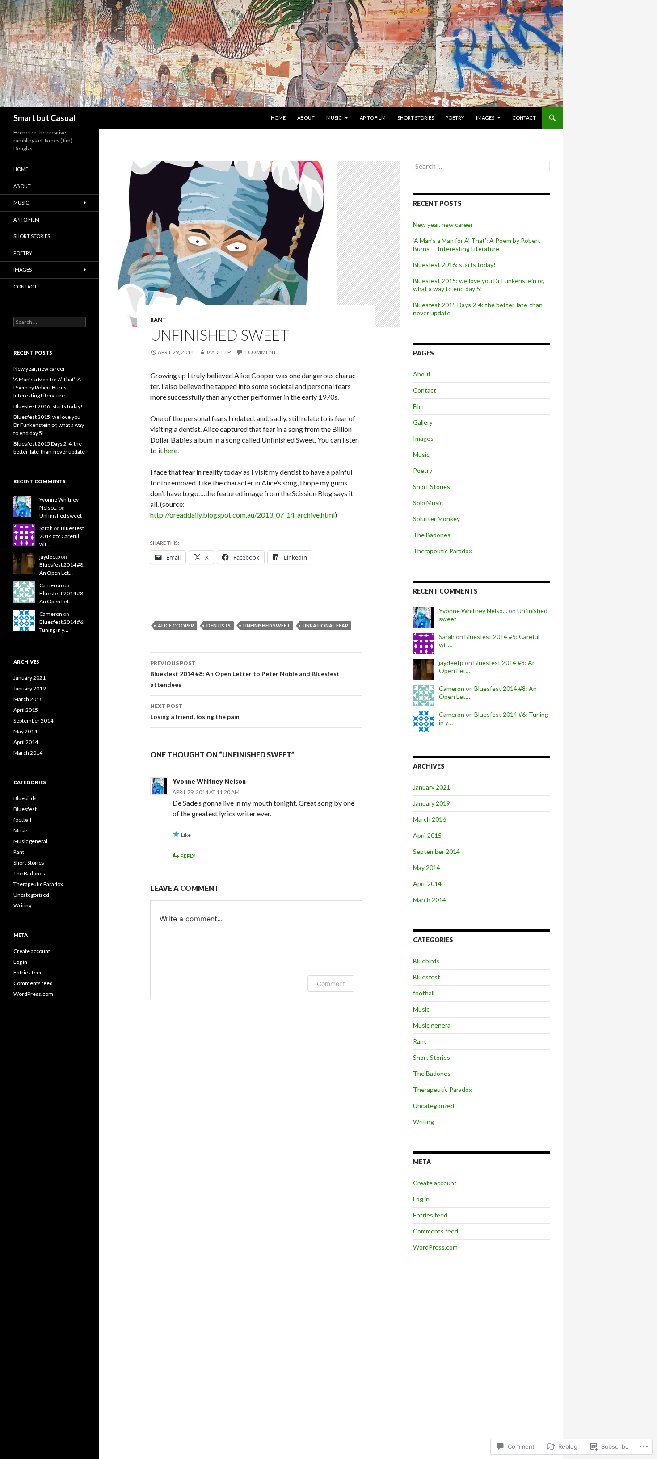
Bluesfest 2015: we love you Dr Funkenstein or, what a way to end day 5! (478, 285)
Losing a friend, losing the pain (195, 711)
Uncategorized (433, 1105)
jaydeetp (218, 352)
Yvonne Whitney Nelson (209, 781)
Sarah (447, 636)
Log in (421, 1199)
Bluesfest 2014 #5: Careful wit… (61, 536)
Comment (331, 983)
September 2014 (436, 851)
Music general (432, 1025)
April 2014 (427, 883)
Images (485, 118)
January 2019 (431, 803)
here (170, 450)
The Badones (432, 535)
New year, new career (443, 224)
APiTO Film (373, 118)
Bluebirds (426, 961)
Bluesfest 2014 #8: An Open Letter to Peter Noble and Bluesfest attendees (245, 674)
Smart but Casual (44, 118)
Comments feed (435, 1231)
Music (334, 118)
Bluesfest (426, 977)
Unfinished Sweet (266, 625)
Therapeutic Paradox (442, 551)
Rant (158, 319)
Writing (423, 1121)
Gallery (423, 422)
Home (278, 118)
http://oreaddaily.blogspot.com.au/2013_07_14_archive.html (242, 514)
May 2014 (426, 867)
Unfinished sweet (60, 515)
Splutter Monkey (436, 519)
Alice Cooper (176, 625)
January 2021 (431, 787)
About (306, 118)
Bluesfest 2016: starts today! (454, 264)
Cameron (451, 688)
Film (418, 406)
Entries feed (430, 1215)
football (423, 993)
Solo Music (428, 502)
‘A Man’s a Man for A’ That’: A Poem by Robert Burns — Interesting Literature (476, 244)
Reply (188, 856)
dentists (218, 625)
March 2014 (429, 899)
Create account (435, 1183)
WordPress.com (435, 1247)
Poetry (455, 118)
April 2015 (427, 835)
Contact (524, 118)
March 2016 (429, 819)
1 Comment (260, 352)
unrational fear (325, 625)
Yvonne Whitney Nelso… (473, 611)
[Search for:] (481, 166)
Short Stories (415, 118)
